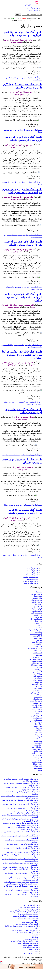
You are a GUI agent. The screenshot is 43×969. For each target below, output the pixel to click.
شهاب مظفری (37, 609)
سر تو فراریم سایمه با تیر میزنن (26, 909)
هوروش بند (38, 615)
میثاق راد (39, 728)
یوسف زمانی (37, 680)
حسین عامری (37, 686)
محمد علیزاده (37, 705)
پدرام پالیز (38, 682)
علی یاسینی (38, 623)
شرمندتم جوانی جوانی (30, 947)
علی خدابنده (37, 653)
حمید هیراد (38, 621)
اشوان (40, 736)
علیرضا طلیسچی (36, 634)
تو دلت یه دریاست (31, 939)
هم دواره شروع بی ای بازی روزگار (25, 916)
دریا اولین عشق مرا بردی (28, 907)
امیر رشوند (38, 741)
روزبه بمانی (38, 669)
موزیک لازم (34, 920)
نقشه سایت (33, 10)
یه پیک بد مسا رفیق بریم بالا (28, 914)
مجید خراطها (37, 699)
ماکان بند (39, 627)
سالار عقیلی (37, 598)
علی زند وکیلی (37, 663)
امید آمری (38, 678)
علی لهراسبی (37, 690)
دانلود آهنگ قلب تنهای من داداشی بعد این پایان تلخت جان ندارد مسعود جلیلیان (21, 297)
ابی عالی (39, 695)
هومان (39, 770)
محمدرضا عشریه (36, 701)
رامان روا (38, 724)
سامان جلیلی (37, 650)
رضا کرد (39, 730)
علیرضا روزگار (36, 692)
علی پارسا (38, 743)
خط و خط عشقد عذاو (30, 922)
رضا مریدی (38, 745)
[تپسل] (1, 962)
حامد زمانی (38, 734)
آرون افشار (38, 638)
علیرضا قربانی (37, 709)
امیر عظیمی (37, 707)
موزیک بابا (34, 951)
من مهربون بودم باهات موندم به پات (25, 930)
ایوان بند (39, 667)
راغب (40, 625)
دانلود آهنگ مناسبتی (30, 583)
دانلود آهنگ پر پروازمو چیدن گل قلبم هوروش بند (20, 867)
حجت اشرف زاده (36, 619)
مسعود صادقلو (36, 600)
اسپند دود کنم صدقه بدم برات (27, 924)
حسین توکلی (37, 757)
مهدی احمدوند (37, 684)
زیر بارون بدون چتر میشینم (28, 918)
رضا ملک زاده (37, 747)
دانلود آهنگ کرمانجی (30, 577)
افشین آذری (37, 688)
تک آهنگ (35, 935)
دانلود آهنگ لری (32, 579)
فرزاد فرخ (38, 646)
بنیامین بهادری (37, 768)
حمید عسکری (37, 671)
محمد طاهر (38, 751)
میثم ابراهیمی (37, 611)
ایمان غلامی (38, 739)
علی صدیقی (37, 703)
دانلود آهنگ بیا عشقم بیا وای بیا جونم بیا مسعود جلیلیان (22, 505)
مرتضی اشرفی (36, 594)
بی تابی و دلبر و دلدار (30, 905)
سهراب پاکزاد (37, 762)
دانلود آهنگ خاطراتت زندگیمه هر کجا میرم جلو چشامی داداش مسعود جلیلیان (22, 354)
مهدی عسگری (37, 753)
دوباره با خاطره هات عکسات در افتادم (24, 911)
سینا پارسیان (37, 596)
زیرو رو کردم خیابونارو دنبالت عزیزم (24, 941)
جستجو (18, 14)
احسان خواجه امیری (34, 648)
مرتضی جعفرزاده (35, 659)
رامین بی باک (37, 764)
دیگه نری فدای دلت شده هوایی (26, 932)
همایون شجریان (36, 715)
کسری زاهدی (37, 755)
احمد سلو (38, 592)
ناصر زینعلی (37, 718)
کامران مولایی (37, 606)
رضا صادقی (38, 604)
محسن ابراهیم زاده (35, 630)
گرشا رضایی (37, 636)
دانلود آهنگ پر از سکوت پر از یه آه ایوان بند (22, 812)
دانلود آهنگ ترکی (32, 568)
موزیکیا (35, 937)
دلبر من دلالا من (32, 949)
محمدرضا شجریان (35, 722)
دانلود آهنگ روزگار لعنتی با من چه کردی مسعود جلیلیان (22, 455)
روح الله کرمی (37, 674)
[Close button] (42, 962)
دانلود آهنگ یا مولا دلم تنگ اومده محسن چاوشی (21, 852)
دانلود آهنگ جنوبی (31, 572)
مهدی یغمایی (37, 726)
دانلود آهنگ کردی (31, 575)
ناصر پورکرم (37, 766)
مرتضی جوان (37, 749)
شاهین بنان (38, 711)
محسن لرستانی (36, 642)
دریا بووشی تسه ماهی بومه (28, 943)
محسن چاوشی (36, 613)
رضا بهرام (38, 632)
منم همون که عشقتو (30, 953)
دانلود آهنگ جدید (32, 8)
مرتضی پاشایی (36, 602)
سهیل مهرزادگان (36, 665)
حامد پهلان (38, 720)
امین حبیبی (38, 732)
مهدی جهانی (37, 676)
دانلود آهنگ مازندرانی (30, 581)
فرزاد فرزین (37, 657)
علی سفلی (38, 713)
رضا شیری (38, 644)
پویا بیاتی (39, 640)
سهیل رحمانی (37, 760)
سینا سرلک (38, 697)
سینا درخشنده (37, 661)
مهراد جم (38, 617)
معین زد (39, 655)
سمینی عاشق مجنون (30, 945)
